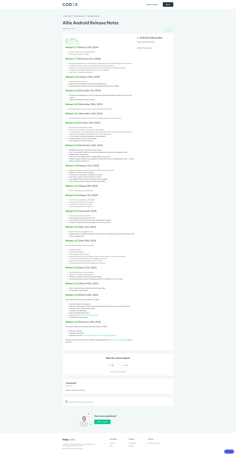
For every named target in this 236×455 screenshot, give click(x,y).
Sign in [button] (168, 4)
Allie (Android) (132, 443)
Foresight (112, 443)
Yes (112, 365)
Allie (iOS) (131, 446)
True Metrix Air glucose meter (88, 315)
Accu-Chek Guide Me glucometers (105, 335)
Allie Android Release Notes (146, 42)
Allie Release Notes (93, 16)
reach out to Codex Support (119, 340)
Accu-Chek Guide (87, 335)
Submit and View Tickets (154, 443)
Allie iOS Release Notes (144, 48)
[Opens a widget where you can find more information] (229, 451)
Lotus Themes (79, 448)
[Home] (70, 4)
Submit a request (152, 4)
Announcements (79, 16)
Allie (111, 446)
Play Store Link (72, 43)
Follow (169, 29)
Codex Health (67, 16)
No (126, 365)
